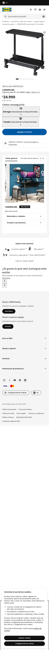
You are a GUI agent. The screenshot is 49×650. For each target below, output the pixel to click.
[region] (24, 618)
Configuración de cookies (24, 644)
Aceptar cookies (24, 638)
